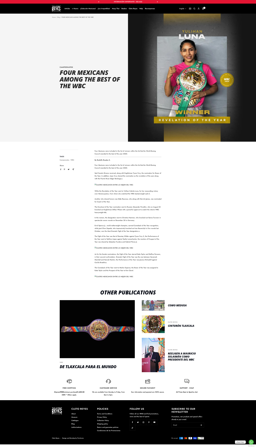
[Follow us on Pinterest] (149, 422)
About (73, 414)
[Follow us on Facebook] (132, 422)
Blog (58, 17)
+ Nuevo (75, 8)
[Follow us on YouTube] (154, 422)
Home (54, 17)
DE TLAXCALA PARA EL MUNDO (88, 366)
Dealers (124, 8)
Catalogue (74, 420)
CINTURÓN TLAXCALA (181, 326)
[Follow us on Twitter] (138, 422)
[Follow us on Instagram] (143, 422)
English (181, 9)
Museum (74, 417)
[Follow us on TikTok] (132, 427)
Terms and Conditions (104, 414)
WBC (72, 160)
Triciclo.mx (80, 438)
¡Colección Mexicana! (88, 8)
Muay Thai (115, 8)
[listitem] (60, 169)
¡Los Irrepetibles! (104, 8)
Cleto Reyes (133, 8)
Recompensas (150, 8)
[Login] (199, 8)
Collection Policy (103, 420)
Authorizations (76, 427)
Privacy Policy (102, 417)
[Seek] (194, 9)
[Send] (201, 425)
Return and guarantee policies (107, 427)
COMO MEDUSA (177, 305)
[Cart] (203, 9)
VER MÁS (139, 2)
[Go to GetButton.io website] (251, 446)
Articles (67, 8)
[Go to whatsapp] (251, 442)
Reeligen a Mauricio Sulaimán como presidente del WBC (182, 356)
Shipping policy (102, 424)
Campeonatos (66, 67)
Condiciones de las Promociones (108, 430)
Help (141, 8)
